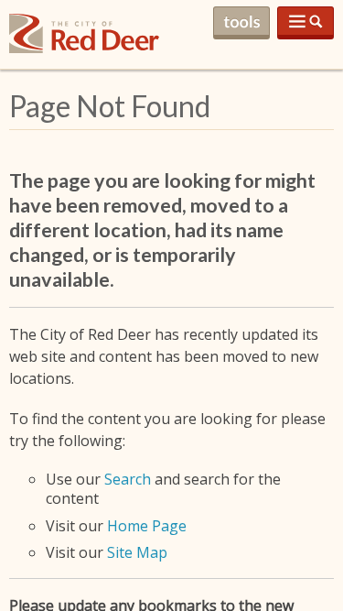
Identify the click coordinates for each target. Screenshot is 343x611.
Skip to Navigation (305, 22)
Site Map (137, 552)
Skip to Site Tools (241, 22)
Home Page (147, 526)
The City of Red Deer (84, 48)
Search (127, 479)
